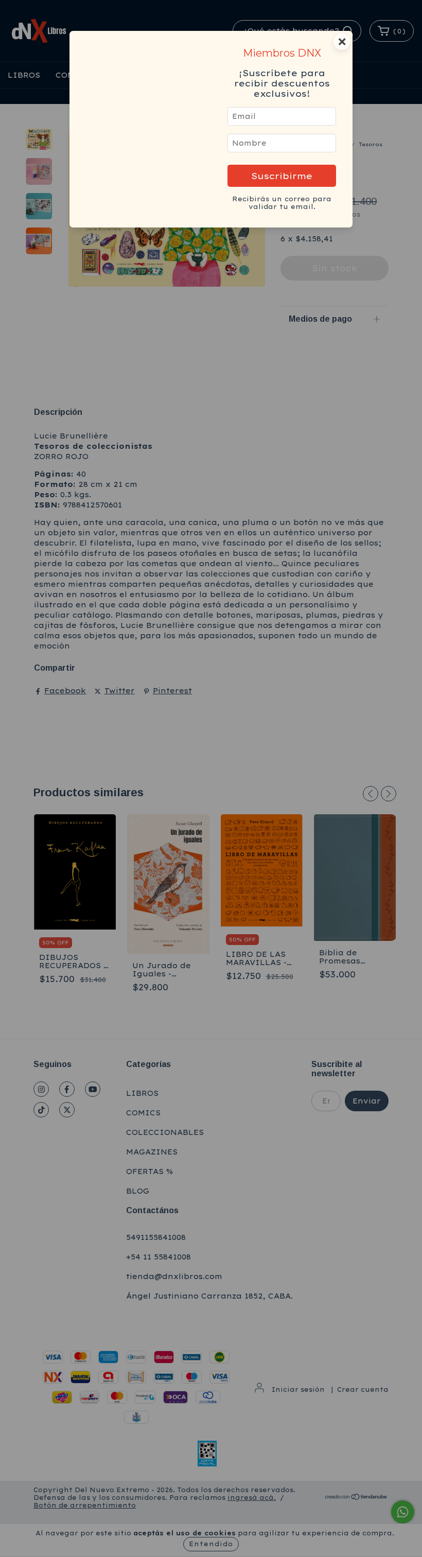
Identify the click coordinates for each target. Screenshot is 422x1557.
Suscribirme (281, 175)
